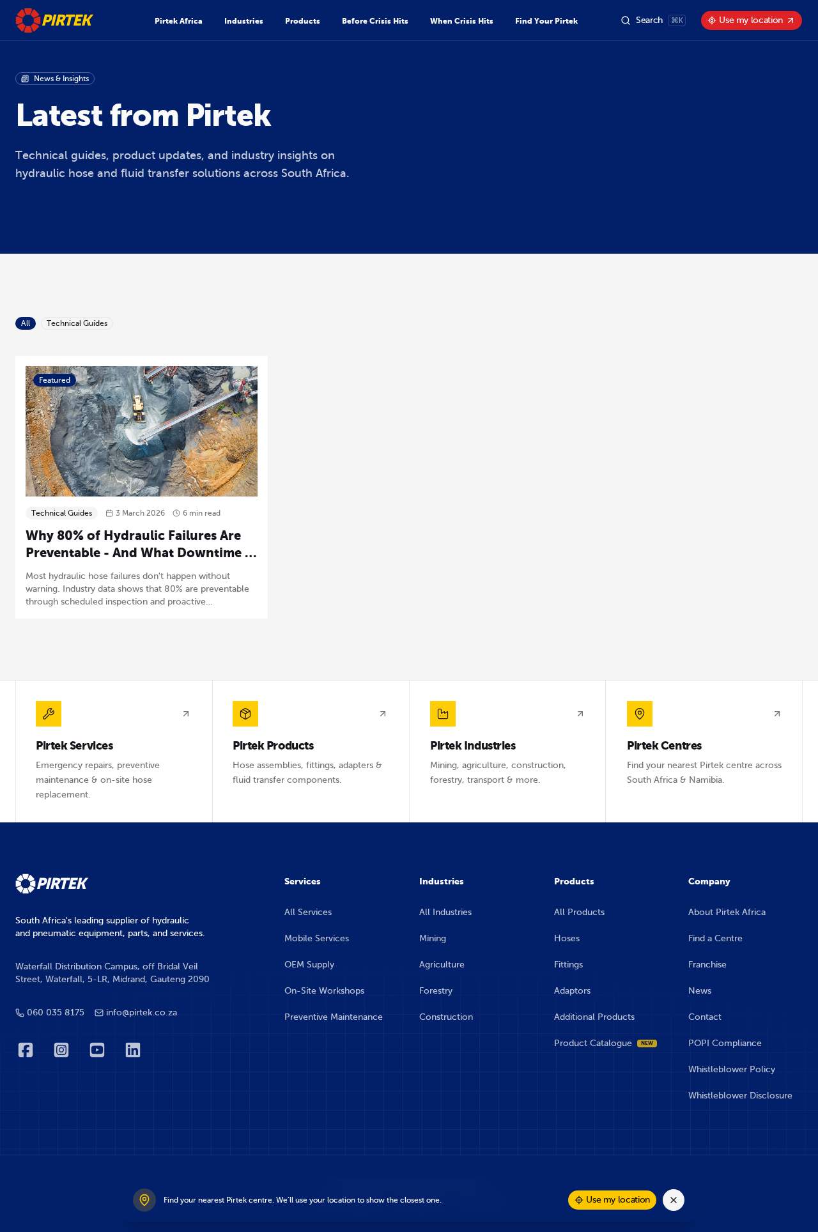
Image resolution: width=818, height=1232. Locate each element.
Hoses (567, 938)
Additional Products (594, 1017)
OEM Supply (309, 964)
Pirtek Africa (179, 21)
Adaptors (572, 991)
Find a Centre (715, 938)
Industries (243, 21)
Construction (446, 1017)
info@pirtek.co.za (141, 1012)
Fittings (568, 964)
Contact (705, 1017)
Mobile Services (316, 938)
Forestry (435, 991)
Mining (432, 938)
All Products (579, 912)
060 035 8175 (55, 1012)
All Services (308, 912)
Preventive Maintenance (333, 1017)
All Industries (445, 912)
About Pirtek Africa (727, 912)
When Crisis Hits (461, 21)
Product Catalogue (604, 1043)
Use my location (751, 20)
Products (302, 21)
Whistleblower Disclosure (740, 1095)
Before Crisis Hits (375, 21)
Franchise (707, 964)
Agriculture (442, 964)
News (699, 991)
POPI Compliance (725, 1043)
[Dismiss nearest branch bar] (673, 1200)
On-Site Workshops (324, 991)
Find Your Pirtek (546, 21)
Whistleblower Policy (731, 1069)
